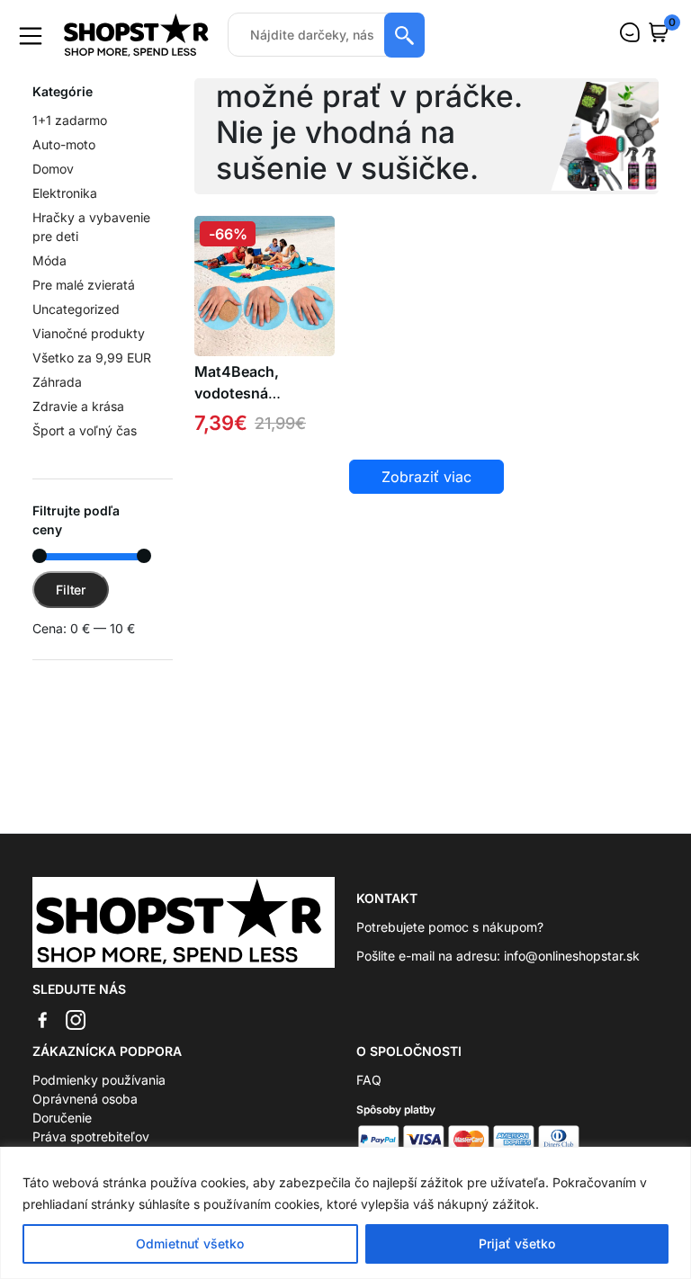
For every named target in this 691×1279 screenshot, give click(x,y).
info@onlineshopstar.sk (572, 955)
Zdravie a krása (78, 406)
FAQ (368, 1079)
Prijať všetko (517, 1243)
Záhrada (57, 381)
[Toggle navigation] (30, 36)
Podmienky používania (99, 1079)
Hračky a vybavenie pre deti (91, 227)
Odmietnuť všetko (190, 1243)
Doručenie (62, 1117)
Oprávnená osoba (85, 1098)
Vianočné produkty (88, 333)
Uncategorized (76, 309)
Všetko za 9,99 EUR (91, 357)
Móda (49, 260)
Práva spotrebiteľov (90, 1136)
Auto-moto (63, 144)
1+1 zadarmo (69, 120)
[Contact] (629, 32)
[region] (345, 1213)
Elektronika (64, 193)
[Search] (404, 35)
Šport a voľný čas (84, 430)
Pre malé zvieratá (83, 284)
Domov (53, 168)
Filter (70, 589)
